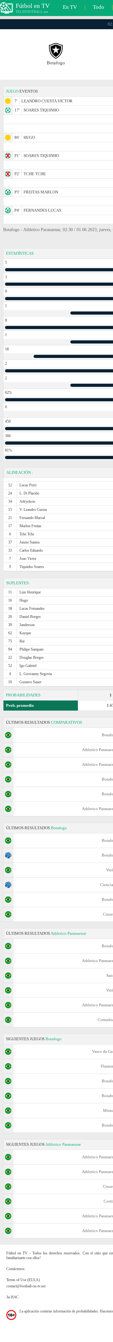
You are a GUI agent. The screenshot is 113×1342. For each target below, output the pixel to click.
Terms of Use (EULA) (23, 1280)
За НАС (12, 1297)
